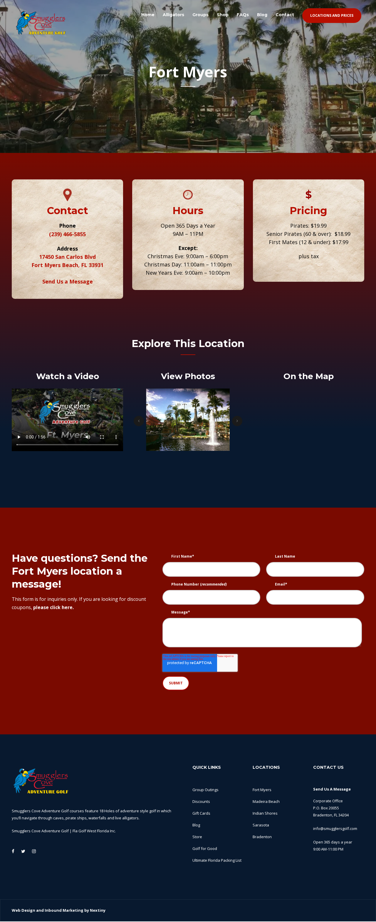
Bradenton (262, 836)
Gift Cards (201, 813)
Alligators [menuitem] (173, 14)
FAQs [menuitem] (243, 14)
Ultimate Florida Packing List (216, 860)
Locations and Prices (331, 15)
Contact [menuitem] (285, 14)
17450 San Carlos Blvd (67, 256)
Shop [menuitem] (223, 14)
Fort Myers (262, 789)
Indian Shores (265, 813)
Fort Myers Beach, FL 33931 (67, 265)
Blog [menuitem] (262, 14)
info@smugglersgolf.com (335, 828)
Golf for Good (204, 848)
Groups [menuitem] (200, 14)
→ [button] (237, 421)
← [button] (139, 421)
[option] (160, 421)
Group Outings (205, 789)
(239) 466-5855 (67, 234)
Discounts (201, 801)
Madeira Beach (266, 801)
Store (197, 836)
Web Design (23, 910)
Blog (196, 825)
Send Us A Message (332, 789)
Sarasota (261, 825)
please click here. (53, 607)
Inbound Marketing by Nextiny (75, 910)
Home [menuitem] (148, 14)
